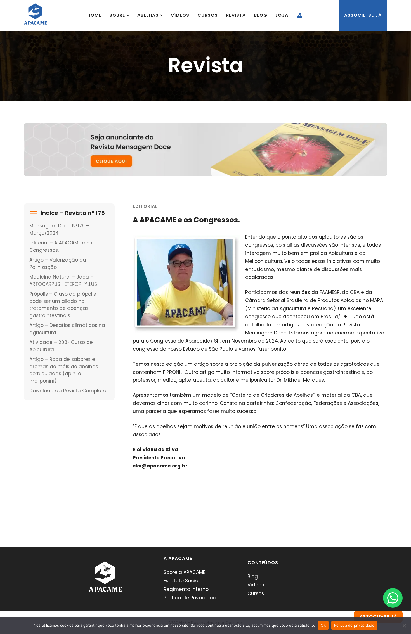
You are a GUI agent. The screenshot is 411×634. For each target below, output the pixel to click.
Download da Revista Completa (68, 390)
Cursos (207, 15)
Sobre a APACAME (184, 572)
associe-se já (363, 15)
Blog (260, 15)
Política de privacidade (354, 625)
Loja (281, 15)
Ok (323, 625)
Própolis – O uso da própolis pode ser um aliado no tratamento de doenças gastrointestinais (62, 305)
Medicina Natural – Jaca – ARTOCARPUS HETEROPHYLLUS (63, 281)
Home (94, 15)
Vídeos (180, 15)
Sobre (117, 15)
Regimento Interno (186, 589)
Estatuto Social (182, 580)
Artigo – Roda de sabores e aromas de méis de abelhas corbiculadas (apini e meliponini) (63, 370)
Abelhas (148, 15)
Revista (236, 15)
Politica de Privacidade (191, 597)
